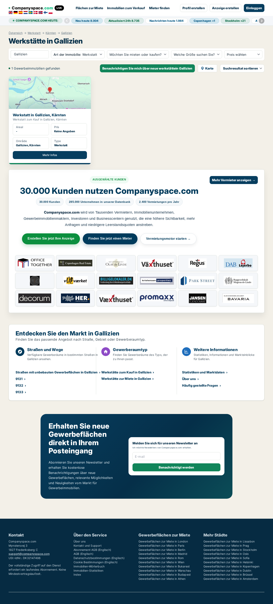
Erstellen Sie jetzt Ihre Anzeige (51, 238)
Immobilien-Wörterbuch (89, 566)
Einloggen (254, 8)
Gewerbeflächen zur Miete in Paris (161, 545)
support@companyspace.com (29, 553)
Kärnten (51, 33)
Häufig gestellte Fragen (200, 385)
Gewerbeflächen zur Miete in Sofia (226, 558)
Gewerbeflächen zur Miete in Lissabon (229, 541)
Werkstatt (34, 33)
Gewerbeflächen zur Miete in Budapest (164, 574)
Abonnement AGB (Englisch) (92, 549)
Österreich (16, 33)
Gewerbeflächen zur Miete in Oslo (226, 553)
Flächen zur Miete (89, 8)
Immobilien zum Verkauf (126, 8)
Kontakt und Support (88, 545)
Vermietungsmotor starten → (168, 238)
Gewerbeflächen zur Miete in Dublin (227, 570)
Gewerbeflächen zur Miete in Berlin (161, 549)
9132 (19, 385)
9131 (19, 379)
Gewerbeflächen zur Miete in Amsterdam (230, 578)
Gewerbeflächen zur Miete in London (163, 541)
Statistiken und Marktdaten (203, 372)
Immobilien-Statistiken (88, 570)
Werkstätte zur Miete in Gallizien (126, 379)
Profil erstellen (193, 8)
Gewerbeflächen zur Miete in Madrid (162, 553)
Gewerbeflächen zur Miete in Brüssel (227, 574)
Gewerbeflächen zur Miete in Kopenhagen (231, 566)
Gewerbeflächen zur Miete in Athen (162, 578)
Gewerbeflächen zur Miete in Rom (161, 558)
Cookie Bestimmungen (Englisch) (96, 562)
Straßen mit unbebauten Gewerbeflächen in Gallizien (57, 372)
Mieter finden (159, 8)
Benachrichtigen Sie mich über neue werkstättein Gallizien (147, 68)
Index (77, 574)
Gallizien (66, 33)
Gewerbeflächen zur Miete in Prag (226, 545)
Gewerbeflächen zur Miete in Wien (161, 562)
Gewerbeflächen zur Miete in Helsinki (228, 562)
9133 (19, 392)
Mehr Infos (50, 155)
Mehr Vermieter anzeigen (233, 180)
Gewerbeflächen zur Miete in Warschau (164, 570)
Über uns (189, 379)
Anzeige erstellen (225, 8)
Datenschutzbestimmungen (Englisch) (99, 558)
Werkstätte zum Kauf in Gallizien (126, 372)
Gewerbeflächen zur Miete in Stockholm (230, 549)
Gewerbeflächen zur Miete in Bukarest (164, 566)
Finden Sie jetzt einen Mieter (110, 238)
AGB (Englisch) (83, 553)
